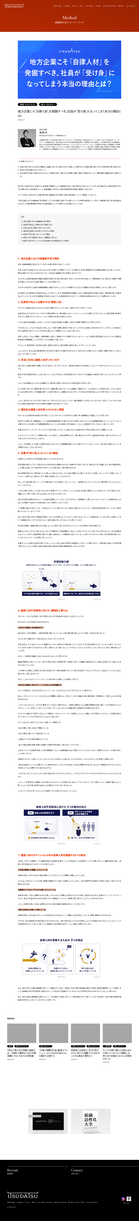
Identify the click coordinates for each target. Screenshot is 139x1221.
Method (121, 6)
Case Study (89, 6)
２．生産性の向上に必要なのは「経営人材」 (36, 224)
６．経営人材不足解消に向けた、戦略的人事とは (39, 237)
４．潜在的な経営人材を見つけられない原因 (37, 231)
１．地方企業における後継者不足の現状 (35, 221)
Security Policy (92, 1202)
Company (66, 6)
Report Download (109, 6)
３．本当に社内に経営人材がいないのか (35, 228)
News (81, 6)
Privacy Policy (80, 1202)
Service (74, 6)
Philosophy (57, 6)
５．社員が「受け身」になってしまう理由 (35, 234)
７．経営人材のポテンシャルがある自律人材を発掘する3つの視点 (45, 240)
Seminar (98, 6)
